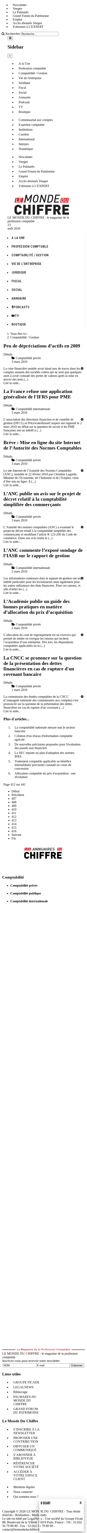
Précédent (18, 795)
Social (23, 92)
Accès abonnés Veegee (27, 23)
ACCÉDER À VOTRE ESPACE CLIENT (25, 1475)
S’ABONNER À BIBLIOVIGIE (24, 1456)
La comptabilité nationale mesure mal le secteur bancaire (45, 729)
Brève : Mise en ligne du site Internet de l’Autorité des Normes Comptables (42, 445)
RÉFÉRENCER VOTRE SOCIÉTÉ (26, 1465)
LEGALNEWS (23, 1387)
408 (14, 802)
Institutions (26, 129)
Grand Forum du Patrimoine (31, 16)
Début (15, 791)
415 (14, 827)
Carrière (24, 134)
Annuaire (25, 97)
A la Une (24, 63)
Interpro (24, 144)
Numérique (26, 149)
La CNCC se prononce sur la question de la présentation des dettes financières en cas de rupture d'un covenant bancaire (42, 666)
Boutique (24, 112)
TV (21, 107)
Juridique (24, 83)
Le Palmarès (21, 12)
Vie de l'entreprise (30, 78)
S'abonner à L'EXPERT (28, 26)
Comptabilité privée (23, 885)
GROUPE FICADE (26, 1382)
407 (14, 798)
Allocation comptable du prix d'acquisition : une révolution (45, 775)
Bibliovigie (20, 1392)
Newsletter (20, 5)
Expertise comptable (32, 124)
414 (14, 824)
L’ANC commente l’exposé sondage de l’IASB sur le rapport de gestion (43, 553)
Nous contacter (23, 1492)
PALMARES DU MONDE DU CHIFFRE (24, 1400)
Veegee (17, 8)
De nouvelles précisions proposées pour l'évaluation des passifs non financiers (48, 746)
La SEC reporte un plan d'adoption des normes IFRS (44, 754)
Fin (14, 838)
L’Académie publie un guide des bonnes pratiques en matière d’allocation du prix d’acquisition (38, 607)
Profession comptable (32, 68)
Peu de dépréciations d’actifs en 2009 (41, 345)
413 (14, 820)
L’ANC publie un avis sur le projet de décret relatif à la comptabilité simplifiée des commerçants (42, 499)
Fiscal (22, 87)
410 (14, 809)
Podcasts (24, 102)
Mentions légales (24, 1487)
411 (14, 813)
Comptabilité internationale (29, 901)
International (27, 139)
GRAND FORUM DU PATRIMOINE (26, 1410)
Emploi (17, 19)
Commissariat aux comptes (36, 120)
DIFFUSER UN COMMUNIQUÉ (24, 1448)
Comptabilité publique (25, 893)
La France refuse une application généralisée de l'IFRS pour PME (37, 394)
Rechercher (12, 33)
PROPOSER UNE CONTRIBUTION (25, 1439)
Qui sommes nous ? (25, 1496)
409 (14, 805)
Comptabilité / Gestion (33, 73)
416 (14, 831)
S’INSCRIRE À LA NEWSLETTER (26, 1431)
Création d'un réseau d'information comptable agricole (43, 737)
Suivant (16, 834)
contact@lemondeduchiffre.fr (21, 1529)
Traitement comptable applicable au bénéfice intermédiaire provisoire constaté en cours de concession (43, 765)
